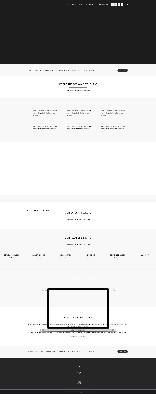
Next (113, 290)
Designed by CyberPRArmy (82, 392)
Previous (43, 290)
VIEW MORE (122, 70)
